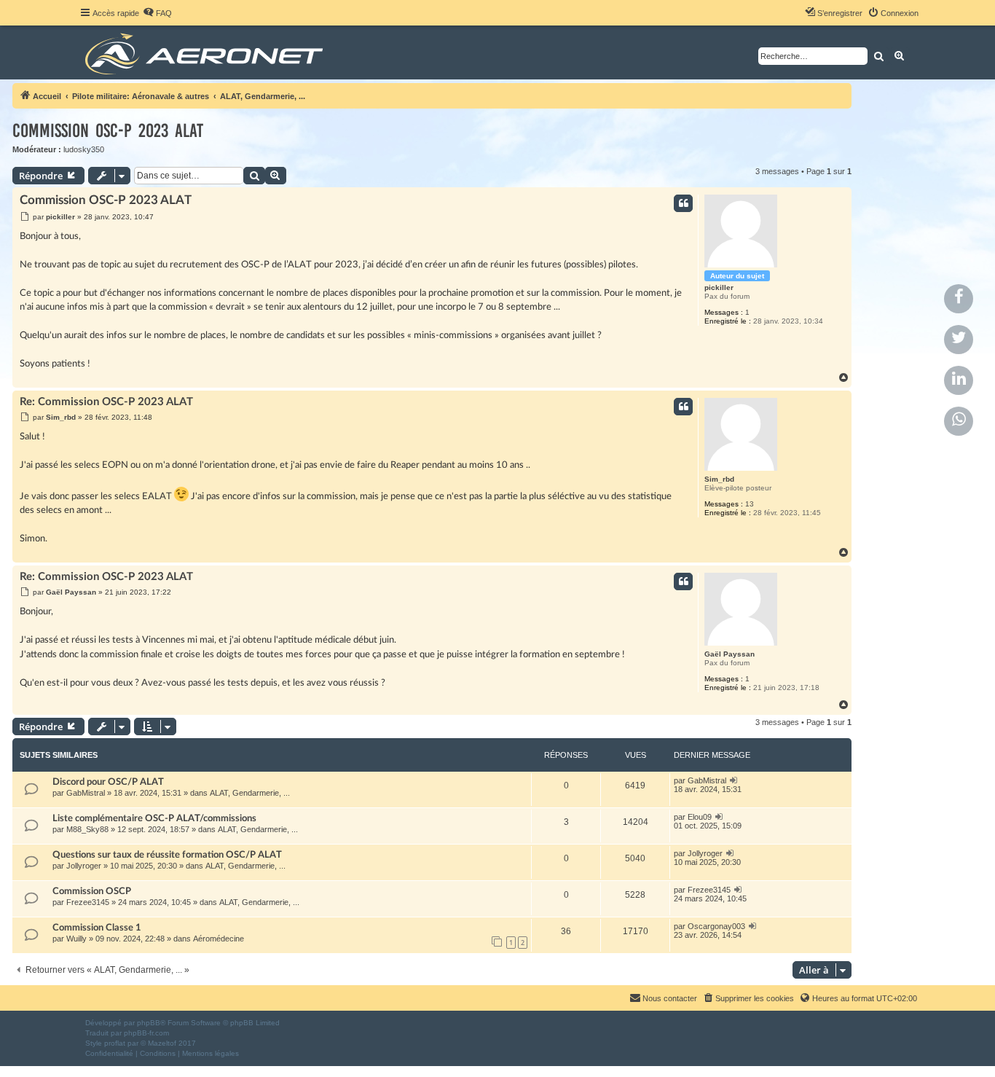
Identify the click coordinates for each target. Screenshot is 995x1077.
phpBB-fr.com (146, 1033)
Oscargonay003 (716, 926)
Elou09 (700, 816)
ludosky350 (83, 149)
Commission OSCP (91, 891)
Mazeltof (162, 1043)
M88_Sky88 (87, 829)
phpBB (148, 1023)
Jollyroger (83, 865)
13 (749, 504)
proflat (114, 1043)
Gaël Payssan (729, 654)
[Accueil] (206, 52)
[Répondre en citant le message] (683, 203)
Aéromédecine (218, 938)
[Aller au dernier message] (733, 780)
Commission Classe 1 (96, 928)
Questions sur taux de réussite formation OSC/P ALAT (167, 855)
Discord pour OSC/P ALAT (108, 782)
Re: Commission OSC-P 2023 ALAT (106, 401)
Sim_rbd (719, 479)
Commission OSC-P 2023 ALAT (107, 130)
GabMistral (85, 792)
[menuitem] (157, 13)
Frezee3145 (87, 902)
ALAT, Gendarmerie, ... (250, 792)
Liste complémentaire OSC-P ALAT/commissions (154, 818)
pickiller (719, 287)
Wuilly (76, 938)
